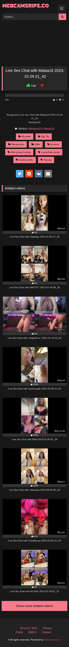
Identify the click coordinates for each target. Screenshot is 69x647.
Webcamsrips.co (52, 639)
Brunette (26, 136)
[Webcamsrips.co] (28, 6)
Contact (46, 632)
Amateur (54, 144)
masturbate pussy (50, 152)
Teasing (47, 159)
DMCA (32, 632)
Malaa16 (49, 128)
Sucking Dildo (26, 159)
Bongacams (18, 144)
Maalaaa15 (35, 128)
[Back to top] (58, 637)
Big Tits (45, 136)
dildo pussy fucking (21, 152)
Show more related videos (34, 606)
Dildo (37, 144)
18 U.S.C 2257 (29, 628)
